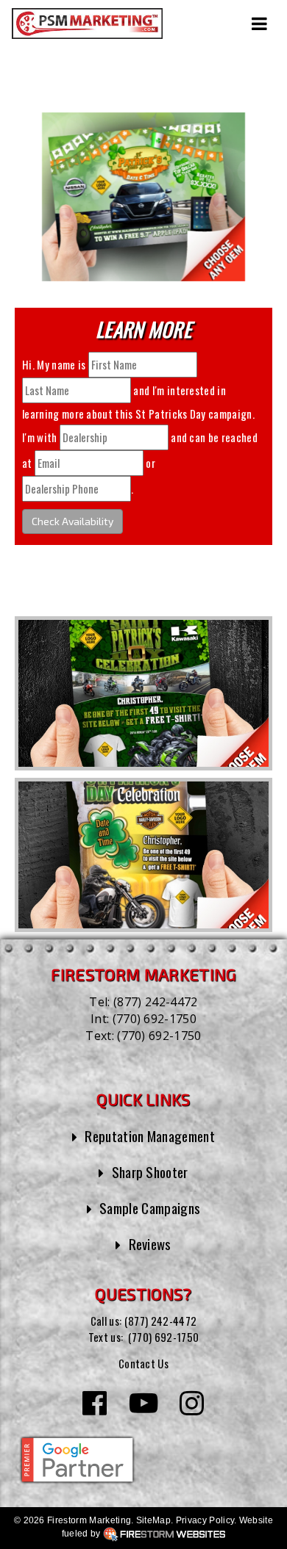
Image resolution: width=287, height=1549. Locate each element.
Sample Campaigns (149, 1207)
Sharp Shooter (150, 1171)
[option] (143, 693)
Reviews (150, 1243)
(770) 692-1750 (154, 1019)
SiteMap (153, 1520)
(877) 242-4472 (155, 1002)
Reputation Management (150, 1135)
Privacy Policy (205, 1520)
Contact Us (143, 1363)
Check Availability (72, 521)
